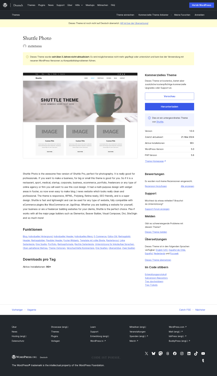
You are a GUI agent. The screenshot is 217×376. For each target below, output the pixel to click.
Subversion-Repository (156, 278)
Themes (16, 15)
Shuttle (159, 121)
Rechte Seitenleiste (84, 244)
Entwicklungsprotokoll (156, 274)
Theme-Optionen (57, 248)
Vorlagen (55, 341)
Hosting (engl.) (19, 336)
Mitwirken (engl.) (138, 327)
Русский (174, 253)
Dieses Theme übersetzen (158, 260)
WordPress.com (178, 327)
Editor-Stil (112, 236)
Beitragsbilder (38, 240)
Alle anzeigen (187, 186)
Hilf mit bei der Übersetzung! (134, 23)
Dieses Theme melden (156, 232)
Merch (134, 341)
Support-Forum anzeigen (157, 209)
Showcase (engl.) (59, 327)
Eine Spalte (41, 244)
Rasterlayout (112, 240)
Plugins (54, 336)
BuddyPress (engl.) (179, 341)
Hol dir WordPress (201, 5)
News (14, 331)
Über (14, 327)
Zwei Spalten (128, 248)
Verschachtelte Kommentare (80, 248)
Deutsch (44, 357)
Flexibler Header (54, 240)
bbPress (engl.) (178, 336)
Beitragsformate (65, 244)
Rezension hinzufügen (156, 186)
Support (94, 331)
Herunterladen (169, 106)
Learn (93, 327)
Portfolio (52, 244)
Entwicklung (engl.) (99, 336)
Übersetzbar (115, 248)
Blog (25, 236)
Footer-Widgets (71, 240)
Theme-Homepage (154, 161)
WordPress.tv (98, 341)
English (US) (162, 250)
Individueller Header (63, 236)
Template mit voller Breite (92, 240)
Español (149, 253)
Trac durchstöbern (154, 281)
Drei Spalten (102, 248)
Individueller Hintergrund (40, 236)
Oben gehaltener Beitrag (35, 248)
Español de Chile (177, 250)
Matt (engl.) (176, 331)
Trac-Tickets (151, 285)
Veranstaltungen (138, 331)
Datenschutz (18, 341)
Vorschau (169, 96)
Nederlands (159, 253)
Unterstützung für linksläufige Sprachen (114, 244)
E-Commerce (100, 236)
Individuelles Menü (84, 236)
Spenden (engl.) (139, 336)
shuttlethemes (35, 46)
